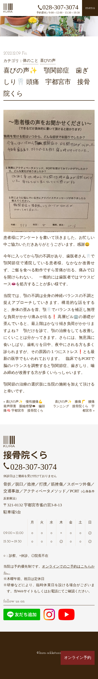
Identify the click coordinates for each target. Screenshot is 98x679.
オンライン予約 (77, 657)
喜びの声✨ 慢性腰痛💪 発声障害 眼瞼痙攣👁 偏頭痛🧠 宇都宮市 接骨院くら (26, 406)
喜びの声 (48, 60)
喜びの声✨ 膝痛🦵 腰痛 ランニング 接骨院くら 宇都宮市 (75, 406)
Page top (77, 672)
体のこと (30, 60)
